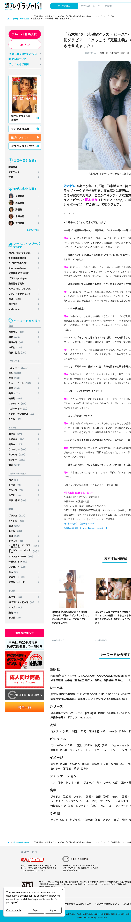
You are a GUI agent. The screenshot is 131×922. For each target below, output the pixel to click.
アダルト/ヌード (17, 581)
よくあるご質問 (20, 64)
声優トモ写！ (15, 298)
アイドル (17, 520)
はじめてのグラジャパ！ (25, 53)
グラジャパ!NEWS (21, 19)
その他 (15, 617)
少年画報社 (56, 680)
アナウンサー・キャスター (23, 551)
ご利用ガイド (19, 59)
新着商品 (13, 166)
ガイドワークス (71, 675)
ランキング (14, 171)
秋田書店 (55, 675)
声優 (15, 536)
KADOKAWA (88, 675)
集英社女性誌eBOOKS (63, 699)
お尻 (15, 378)
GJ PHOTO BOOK (17, 263)
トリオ (15, 485)
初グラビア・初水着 (22, 602)
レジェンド (18, 566)
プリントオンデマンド (20, 293)
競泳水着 (16, 342)
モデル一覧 (32, 229)
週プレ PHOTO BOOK (19, 252)
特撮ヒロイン (19, 561)
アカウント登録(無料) (25, 34)
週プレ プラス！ (19, 137)
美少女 (16, 434)
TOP (7, 19)
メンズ (16, 607)
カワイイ (18, 454)
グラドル (18, 515)
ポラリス (13, 304)
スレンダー (19, 367)
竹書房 (68, 680)
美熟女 (16, 444)
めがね (16, 347)
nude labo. (14, 309)
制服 (15, 337)
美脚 (15, 388)
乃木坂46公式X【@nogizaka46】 (80, 523)
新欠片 (89, 680)
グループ (16, 490)
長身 (15, 393)
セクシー (18, 459)
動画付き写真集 (16, 283)
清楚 (15, 464)
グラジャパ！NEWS (23, 146)
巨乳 (15, 372)
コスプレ (17, 332)
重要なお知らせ (25, 633)
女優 (15, 525)
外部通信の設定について (107, 904)
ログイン (24, 44)
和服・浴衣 (18, 352)
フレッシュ (18, 403)
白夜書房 (108, 680)
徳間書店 (79, 680)
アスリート (17, 576)
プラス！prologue (18, 278)
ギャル (15, 418)
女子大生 (16, 541)
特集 (11, 177)
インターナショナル (22, 413)
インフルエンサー (21, 556)
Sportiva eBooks (17, 268)
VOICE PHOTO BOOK (19, 288)
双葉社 (119, 680)
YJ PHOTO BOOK (17, 257)
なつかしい (18, 449)
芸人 (14, 571)
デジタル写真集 (20, 128)
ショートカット (20, 383)
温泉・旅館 (18, 500)
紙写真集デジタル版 (18, 273)
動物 (14, 612)
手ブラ (16, 597)
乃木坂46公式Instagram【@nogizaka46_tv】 (86, 528)
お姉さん (17, 439)
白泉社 (98, 680)
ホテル (15, 495)
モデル (16, 530)
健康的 (16, 398)
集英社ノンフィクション (92, 699)
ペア (14, 479)
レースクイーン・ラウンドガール (23, 546)
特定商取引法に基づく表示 (77, 904)
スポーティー (18, 408)
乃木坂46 (70, 186)
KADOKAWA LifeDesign (110, 675)
